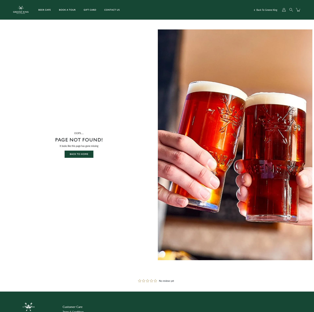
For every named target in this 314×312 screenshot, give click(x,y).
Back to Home (79, 154)
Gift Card (90, 10)
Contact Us (112, 10)
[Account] (284, 9)
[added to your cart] (298, 9)
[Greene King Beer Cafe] (20, 10)
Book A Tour (67, 10)
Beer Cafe (44, 10)
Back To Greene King (266, 10)
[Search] (291, 9)
